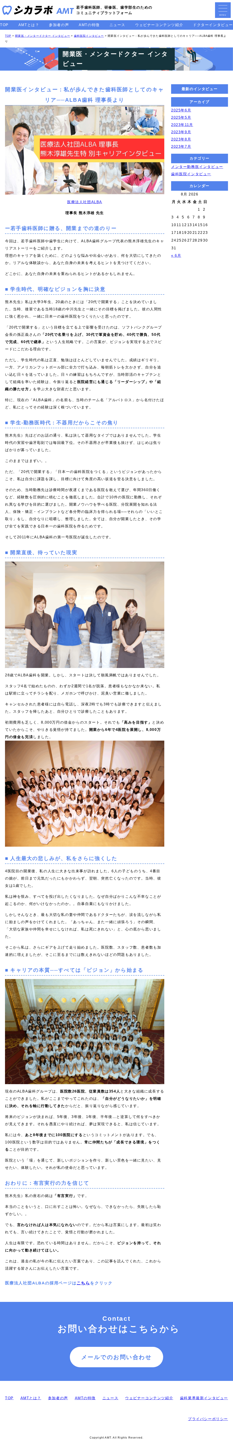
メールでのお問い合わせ (116, 1357)
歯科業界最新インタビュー (204, 1398)
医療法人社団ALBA (84, 202)
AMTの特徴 (89, 25)
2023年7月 (181, 146)
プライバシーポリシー (208, 1419)
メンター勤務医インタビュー (197, 167)
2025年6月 (181, 110)
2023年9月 (181, 132)
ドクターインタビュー (213, 25)
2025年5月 (181, 117)
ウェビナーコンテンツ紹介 (159, 25)
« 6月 (176, 255)
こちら (83, 1283)
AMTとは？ (28, 25)
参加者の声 (59, 25)
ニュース (117, 25)
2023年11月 (182, 125)
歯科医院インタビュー (191, 174)
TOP (4, 25)
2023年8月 (181, 139)
